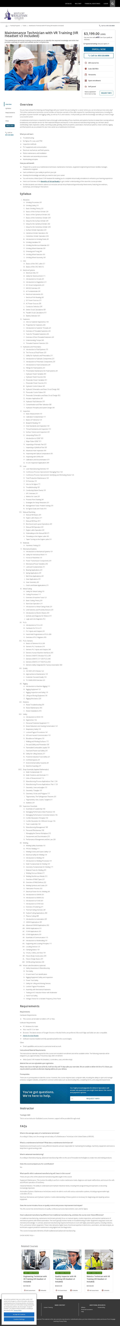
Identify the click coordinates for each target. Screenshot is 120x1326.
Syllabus (8, 108)
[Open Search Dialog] (112, 3)
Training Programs (15, 25)
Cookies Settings (19, 1319)
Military (83, 1307)
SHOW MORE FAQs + (27, 1235)
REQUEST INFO (106, 93)
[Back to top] (60, 1304)
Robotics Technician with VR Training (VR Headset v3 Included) (98, 1279)
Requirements (10, 112)
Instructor (9, 117)
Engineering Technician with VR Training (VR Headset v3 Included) (35, 1279)
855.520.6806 (9, 135)
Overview (8, 104)
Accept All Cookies (19, 1314)
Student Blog (101, 1307)
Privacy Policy (63, 1321)
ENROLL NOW (99, 49)
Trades (24, 25)
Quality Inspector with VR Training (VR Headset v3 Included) (65, 1279)
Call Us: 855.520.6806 (107, 26)
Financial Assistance (87, 1309)
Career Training (48, 1307)
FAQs (7, 121)
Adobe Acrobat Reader (31, 1036)
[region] (19, 1309)
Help (82, 1311)
